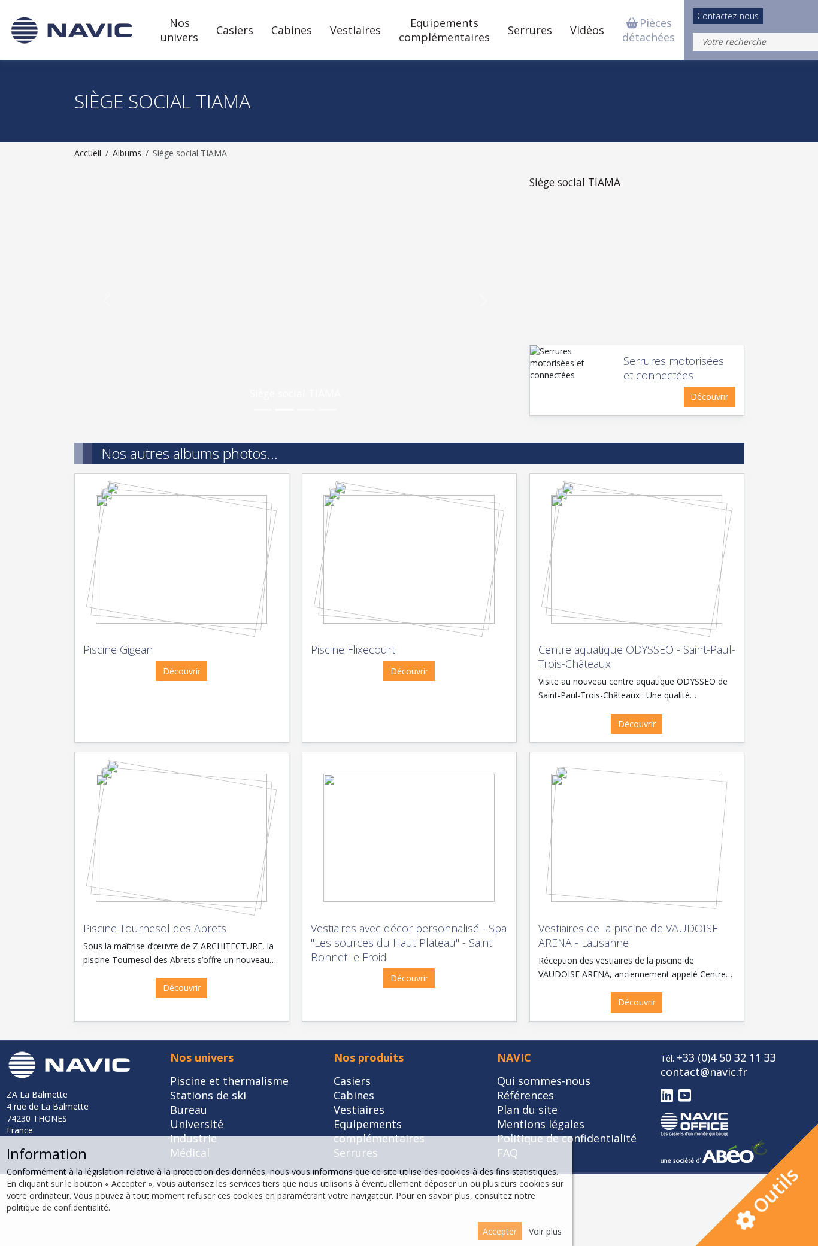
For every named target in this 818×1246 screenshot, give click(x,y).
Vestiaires (355, 30)
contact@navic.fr (704, 1072)
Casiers (234, 30)
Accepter (500, 1231)
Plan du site (527, 1109)
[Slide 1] (263, 410)
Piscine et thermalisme (229, 1081)
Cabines (291, 30)
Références (525, 1095)
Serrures (530, 30)
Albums (127, 153)
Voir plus (545, 1231)
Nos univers (179, 30)
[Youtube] (684, 1096)
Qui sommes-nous (543, 1081)
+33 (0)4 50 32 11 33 (726, 1057)
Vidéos (587, 30)
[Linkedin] (667, 1096)
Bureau (188, 1109)
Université (196, 1124)
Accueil (87, 153)
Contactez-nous (728, 16)
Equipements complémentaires (444, 30)
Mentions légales (540, 1124)
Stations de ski (208, 1095)
